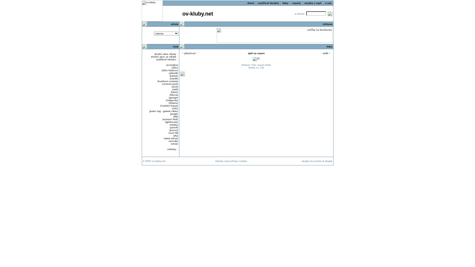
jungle (174, 113)
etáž (175, 89)
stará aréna (171, 138)
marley (174, 124)
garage (173, 97)
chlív (175, 108)
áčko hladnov (170, 70)
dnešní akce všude (165, 54)
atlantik (173, 73)
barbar (174, 75)
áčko (175, 67)
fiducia (174, 94)
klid (176, 116)
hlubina (173, 103)
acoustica (172, 65)
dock (175, 86)
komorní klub (170, 119)
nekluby (171, 149)
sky (176, 135)
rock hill (173, 133)
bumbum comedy (168, 81)
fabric (174, 92)
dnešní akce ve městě (163, 56)
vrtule (174, 143)
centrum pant (170, 84)
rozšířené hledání (166, 59)
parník (174, 127)
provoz (174, 130)
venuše (173, 141)
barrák (174, 78)
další (325, 53)
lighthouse (172, 122)
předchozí (190, 53)
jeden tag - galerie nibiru (164, 111)
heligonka (172, 100)
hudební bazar (169, 105)
